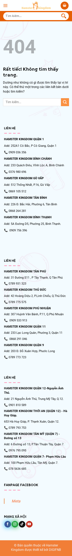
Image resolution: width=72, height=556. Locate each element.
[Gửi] (64, 16)
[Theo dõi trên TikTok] (22, 524)
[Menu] (5, 5)
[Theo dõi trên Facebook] (7, 524)
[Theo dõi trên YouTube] (29, 524)
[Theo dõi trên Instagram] (15, 524)
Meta (16, 501)
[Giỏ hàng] (65, 6)
